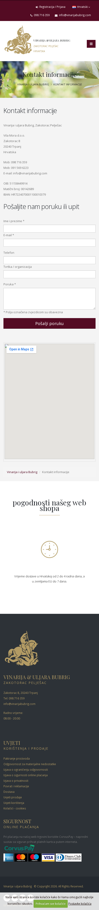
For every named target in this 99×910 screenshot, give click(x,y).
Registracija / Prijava (52, 7)
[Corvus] (19, 848)
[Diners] (69, 857)
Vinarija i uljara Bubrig (33, 84)
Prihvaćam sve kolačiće (51, 904)
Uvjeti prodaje (12, 797)
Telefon (8, 253)
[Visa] (49, 857)
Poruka (8, 284)
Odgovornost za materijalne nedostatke (29, 764)
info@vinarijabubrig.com (74, 15)
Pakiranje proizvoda (16, 758)
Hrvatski (82, 7)
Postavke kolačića (79, 904)
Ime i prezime (12, 221)
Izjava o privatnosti (15, 780)
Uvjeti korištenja (13, 803)
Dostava (9, 792)
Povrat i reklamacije (16, 786)
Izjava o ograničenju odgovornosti (25, 769)
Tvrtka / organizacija (17, 267)
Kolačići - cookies (14, 808)
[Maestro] (35, 857)
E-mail (7, 235)
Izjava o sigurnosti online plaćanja (25, 775)
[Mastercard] (21, 857)
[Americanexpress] (9, 857)
